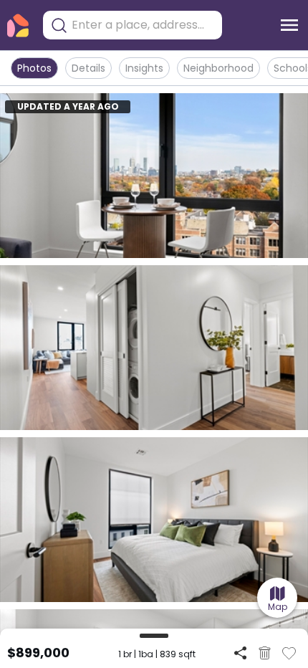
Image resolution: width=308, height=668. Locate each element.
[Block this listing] (264, 652)
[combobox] (143, 25)
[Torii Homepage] (18, 25)
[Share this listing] (240, 652)
